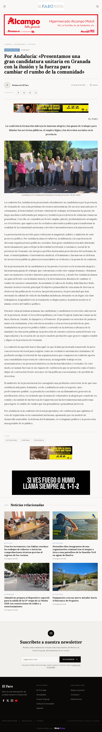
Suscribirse (69, 659)
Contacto (75, 694)
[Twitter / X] (24, 93)
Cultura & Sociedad (45, 703)
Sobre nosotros (78, 690)
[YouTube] (16, 700)
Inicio (9, 44)
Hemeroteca (76, 699)
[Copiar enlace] (36, 93)
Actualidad (41, 694)
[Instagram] (12, 700)
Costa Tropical (43, 699)
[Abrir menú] (4, 6)
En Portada (41, 690)
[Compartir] (30, 93)
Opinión (40, 708)
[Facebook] (18, 93)
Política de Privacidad (9, 721)
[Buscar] (97, 6)
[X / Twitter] (7, 700)
